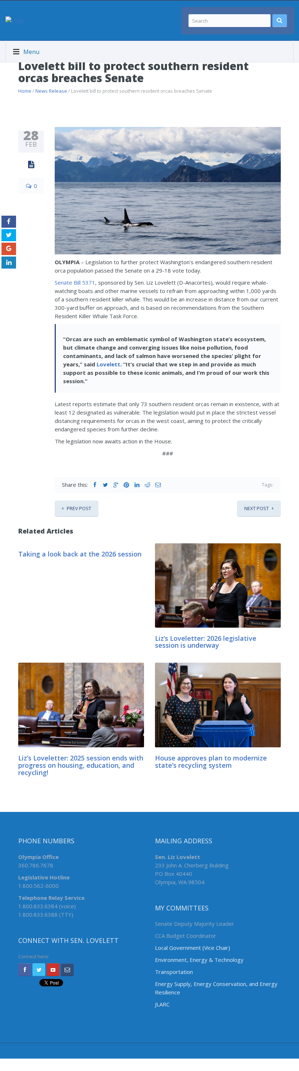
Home (24, 91)
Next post (256, 508)
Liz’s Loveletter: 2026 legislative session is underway (205, 642)
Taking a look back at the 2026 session (79, 554)
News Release (51, 91)
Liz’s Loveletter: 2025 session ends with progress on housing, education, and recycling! (80, 765)
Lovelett (108, 364)
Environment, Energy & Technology (199, 959)
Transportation (174, 971)
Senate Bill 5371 (75, 282)
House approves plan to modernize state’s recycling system (211, 762)
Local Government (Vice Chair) (192, 947)
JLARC (162, 1004)
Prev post (79, 508)
